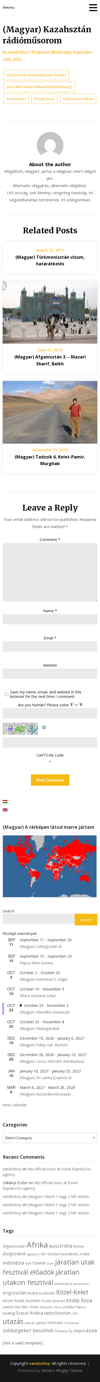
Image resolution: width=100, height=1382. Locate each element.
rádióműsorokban (78, 98)
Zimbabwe (71, 1323)
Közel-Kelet (72, 1292)
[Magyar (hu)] (5, 800)
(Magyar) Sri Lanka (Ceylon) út (46, 1077)
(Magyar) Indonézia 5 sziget (43, 979)
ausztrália (61, 1245)
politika (68, 1307)
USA (75, 1313)
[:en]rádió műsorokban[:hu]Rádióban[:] (39, 86)
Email (50, 637)
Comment (50, 539)
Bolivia (79, 1246)
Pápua (80, 1307)
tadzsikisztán (57, 1313)
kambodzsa (63, 1283)
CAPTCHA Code (50, 755)
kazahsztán (16, 98)
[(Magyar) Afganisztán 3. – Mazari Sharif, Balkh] (50, 310)
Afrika (37, 1244)
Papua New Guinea (36, 962)
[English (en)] (5, 809)
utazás (13, 1321)
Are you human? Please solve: (44, 704)
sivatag (9, 1313)
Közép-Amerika (53, 1301)
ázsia (91, 1330)
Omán (34, 1307)
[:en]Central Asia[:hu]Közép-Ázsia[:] (36, 74)
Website (50, 665)
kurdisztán (47, 1293)
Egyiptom (33, 1254)
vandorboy (18, 52)
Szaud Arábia (29, 1313)
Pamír (58, 1307)
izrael (50, 1263)
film (43, 1254)
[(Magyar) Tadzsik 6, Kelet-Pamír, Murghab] (50, 410)
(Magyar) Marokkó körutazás (45, 1012)
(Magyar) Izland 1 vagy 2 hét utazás (58, 1196)
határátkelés (69, 1254)
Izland (39, 1263)
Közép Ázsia (44, 98)
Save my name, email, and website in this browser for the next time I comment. (45, 694)
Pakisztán (46, 1307)
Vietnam (55, 1322)
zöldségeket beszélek (28, 1330)
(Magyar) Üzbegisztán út (41, 946)
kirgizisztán (15, 1293)
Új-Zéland (76, 1330)
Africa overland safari (38, 995)
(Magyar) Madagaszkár (39, 1028)
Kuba (33, 1292)
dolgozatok (14, 1254)
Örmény (60, 1331)
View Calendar (15, 1104)
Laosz (8, 1306)
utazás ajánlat (35, 1323)
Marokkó (21, 1307)
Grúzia (52, 1253)
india (84, 1253)
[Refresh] (44, 726)
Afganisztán (14, 1246)
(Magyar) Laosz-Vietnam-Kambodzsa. (52, 1061)
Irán (28, 1263)
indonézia (13, 1263)
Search (8, 910)
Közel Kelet (14, 1300)
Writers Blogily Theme (61, 1370)
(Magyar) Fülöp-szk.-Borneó (44, 1044)
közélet (33, 1300)
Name (50, 610)
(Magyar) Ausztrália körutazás (45, 1094)
